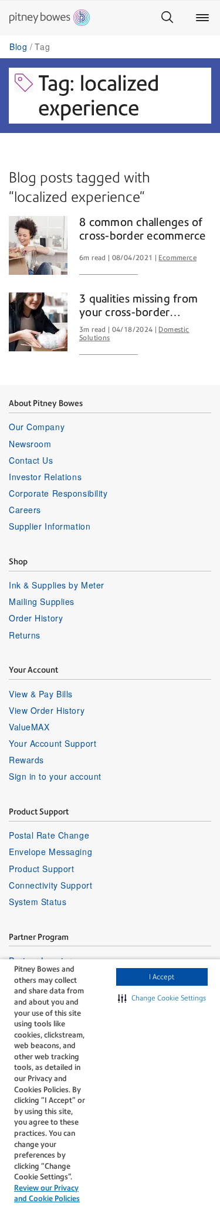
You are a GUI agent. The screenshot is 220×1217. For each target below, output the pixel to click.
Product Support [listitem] (41, 868)
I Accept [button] (161, 977)
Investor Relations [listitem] (45, 476)
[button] (162, 998)
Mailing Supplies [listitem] (42, 601)
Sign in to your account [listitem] (55, 776)
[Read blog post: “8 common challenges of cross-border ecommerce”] (38, 245)
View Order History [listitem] (46, 710)
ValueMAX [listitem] (29, 726)
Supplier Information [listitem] (49, 526)
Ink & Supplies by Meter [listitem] (56, 585)
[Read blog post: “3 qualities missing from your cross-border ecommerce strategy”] (38, 321)
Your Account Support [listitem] (52, 743)
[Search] (167, 17)
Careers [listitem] (25, 509)
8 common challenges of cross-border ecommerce (142, 229)
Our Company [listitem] (37, 426)
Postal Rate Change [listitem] (49, 835)
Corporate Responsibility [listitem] (58, 493)
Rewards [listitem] (26, 759)
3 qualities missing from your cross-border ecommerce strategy (138, 306)
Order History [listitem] (36, 618)
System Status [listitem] (37, 901)
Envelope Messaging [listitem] (50, 851)
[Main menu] (202, 17)
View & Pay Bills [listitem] (41, 694)
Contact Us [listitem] (31, 460)
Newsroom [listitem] (30, 443)
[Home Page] (49, 17)
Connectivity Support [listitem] (50, 885)
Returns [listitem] (24, 635)
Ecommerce (177, 258)
